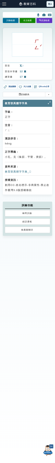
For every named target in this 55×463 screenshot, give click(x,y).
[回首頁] (27, 4)
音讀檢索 (45, 20)
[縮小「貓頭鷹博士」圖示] (51, 446)
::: (1, 8)
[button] (38, 15)
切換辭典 (25, 94)
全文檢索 (27, 20)
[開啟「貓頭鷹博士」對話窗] (48, 450)
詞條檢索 (10, 20)
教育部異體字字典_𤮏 (18, 171)
